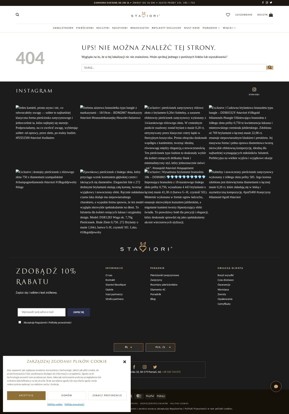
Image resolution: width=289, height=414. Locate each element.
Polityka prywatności (74, 404)
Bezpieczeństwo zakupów (154, 404)
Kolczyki (103, 28)
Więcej (228, 28)
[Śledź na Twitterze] (271, 3)
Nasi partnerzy (114, 294)
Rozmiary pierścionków (164, 284)
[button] (125, 362)
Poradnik (210, 28)
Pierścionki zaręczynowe (164, 275)
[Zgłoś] (269, 68)
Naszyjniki (120, 28)
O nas (109, 275)
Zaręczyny (156, 280)
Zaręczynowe (63, 28)
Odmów (66, 395)
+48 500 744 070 (171, 372)
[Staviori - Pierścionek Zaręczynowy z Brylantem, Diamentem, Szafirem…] (144, 15)
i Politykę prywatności (59, 322)
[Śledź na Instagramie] (267, 3)
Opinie (109, 289)
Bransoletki (140, 28)
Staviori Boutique (116, 284)
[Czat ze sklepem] (276, 386)
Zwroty (222, 294)
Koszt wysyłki (226, 275)
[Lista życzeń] (228, 14)
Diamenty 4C (158, 289)
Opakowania (225, 299)
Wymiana (223, 289)
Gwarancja (224, 284)
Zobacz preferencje (107, 395)
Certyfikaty (224, 304)
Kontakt (110, 280)
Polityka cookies (55, 404)
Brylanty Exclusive (166, 28)
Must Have (192, 28)
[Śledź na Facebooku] (263, 3)
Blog (153, 299)
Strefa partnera (114, 299)
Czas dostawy (226, 280)
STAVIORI (254, 95)
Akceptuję (26, 395)
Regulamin (41, 322)
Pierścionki (85, 28)
